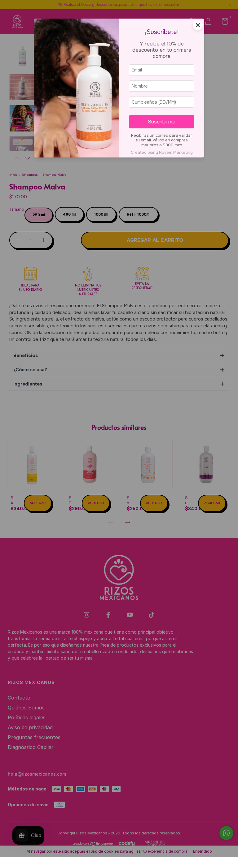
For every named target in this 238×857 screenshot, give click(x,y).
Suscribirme (161, 121)
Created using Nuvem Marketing (162, 152)
